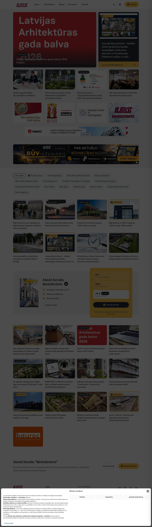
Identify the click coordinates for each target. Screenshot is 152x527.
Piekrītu (82, 497)
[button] (148, 491)
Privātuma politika (8, 523)
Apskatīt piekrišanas (136, 497)
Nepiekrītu (109, 497)
